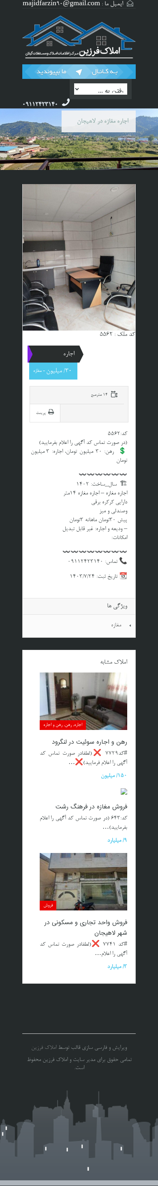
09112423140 (40, 104)
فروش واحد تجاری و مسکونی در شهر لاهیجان (86, 928)
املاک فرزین (43, 1048)
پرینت (41, 413)
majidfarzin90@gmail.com (61, 4)
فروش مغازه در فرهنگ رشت (91, 807)
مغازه (116, 625)
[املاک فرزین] (79, 37)
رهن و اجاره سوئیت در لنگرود (89, 742)
